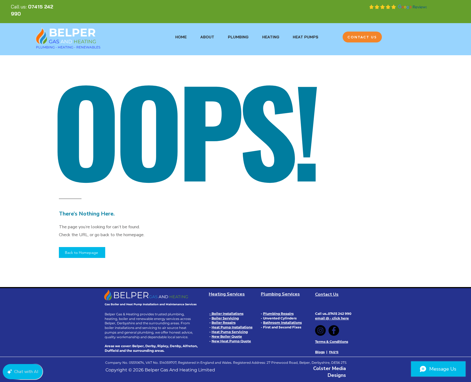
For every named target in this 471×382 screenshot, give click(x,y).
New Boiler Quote (227, 336)
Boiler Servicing (225, 318)
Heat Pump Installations (232, 327)
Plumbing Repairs (278, 314)
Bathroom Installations (282, 323)
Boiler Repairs (223, 323)
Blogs (320, 352)
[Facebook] (333, 330)
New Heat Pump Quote (231, 341)
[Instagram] (320, 330)
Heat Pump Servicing (230, 332)
